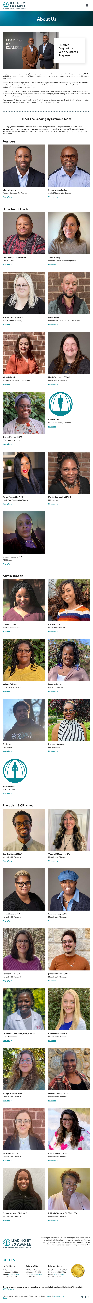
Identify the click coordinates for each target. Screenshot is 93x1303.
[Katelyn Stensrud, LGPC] (24, 1049)
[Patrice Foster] (15, 760)
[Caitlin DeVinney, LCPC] (69, 989)
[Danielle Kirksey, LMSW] (69, 1049)
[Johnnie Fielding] (24, 146)
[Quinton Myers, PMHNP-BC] (24, 213)
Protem (48, 1296)
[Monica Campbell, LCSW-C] (69, 453)
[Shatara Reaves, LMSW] (24, 513)
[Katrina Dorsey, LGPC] (69, 869)
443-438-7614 (36, 1274)
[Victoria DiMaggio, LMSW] (69, 810)
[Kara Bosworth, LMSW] (69, 1109)
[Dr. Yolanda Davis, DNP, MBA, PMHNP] (24, 989)
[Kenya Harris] (60, 393)
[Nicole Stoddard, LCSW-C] (69, 333)
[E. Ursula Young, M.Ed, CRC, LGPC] (69, 1169)
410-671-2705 (13, 1274)
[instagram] (82, 1297)
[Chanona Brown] (24, 580)
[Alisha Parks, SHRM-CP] (24, 273)
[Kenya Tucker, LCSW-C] (24, 453)
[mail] (89, 1297)
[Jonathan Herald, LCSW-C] (69, 929)
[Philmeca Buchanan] (69, 700)
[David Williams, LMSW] (24, 810)
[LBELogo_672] (14, 2)
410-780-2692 (59, 1274)
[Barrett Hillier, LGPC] (24, 1109)
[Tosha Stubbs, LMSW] (24, 869)
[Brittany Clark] (69, 580)
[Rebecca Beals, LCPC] (24, 929)
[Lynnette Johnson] (69, 640)
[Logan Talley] (69, 273)
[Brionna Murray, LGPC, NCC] (24, 1169)
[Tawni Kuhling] (69, 213)
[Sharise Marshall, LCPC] (24, 393)
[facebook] (85, 1297)
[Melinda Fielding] (24, 640)
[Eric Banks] (24, 700)
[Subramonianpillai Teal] (69, 146)
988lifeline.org (9, 1289)
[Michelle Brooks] (24, 333)
